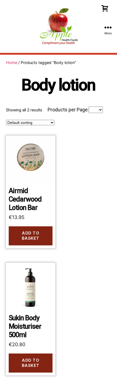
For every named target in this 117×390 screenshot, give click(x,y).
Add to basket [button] (30, 235)
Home (11, 62)
